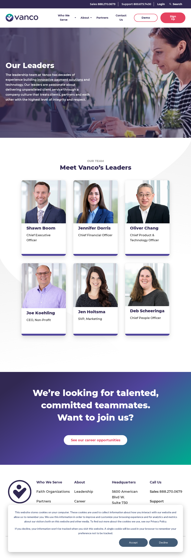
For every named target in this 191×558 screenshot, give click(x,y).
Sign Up (173, 18)
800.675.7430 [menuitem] (161, 504)
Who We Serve (64, 18)
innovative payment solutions (60, 79)
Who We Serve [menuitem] (49, 482)
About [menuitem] (79, 482)
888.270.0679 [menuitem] (166, 491)
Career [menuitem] (79, 501)
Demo (146, 17)
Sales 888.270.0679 (102, 4)
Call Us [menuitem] (155, 482)
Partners (102, 17)
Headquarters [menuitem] (124, 482)
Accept (133, 542)
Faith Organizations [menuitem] (53, 491)
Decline (163, 542)
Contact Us (121, 18)
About (85, 17)
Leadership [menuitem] (83, 491)
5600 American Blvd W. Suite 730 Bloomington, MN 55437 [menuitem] (127, 503)
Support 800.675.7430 (136, 4)
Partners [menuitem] (43, 501)
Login (161, 4)
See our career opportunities (95, 440)
